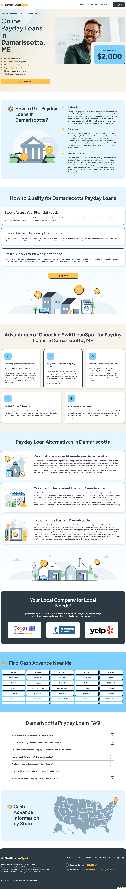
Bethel (86, 683)
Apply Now (118, 5)
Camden (38, 699)
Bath (111, 678)
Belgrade (38, 683)
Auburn (86, 672)
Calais (13, 699)
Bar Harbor (87, 678)
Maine (22, 14)
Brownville (13, 693)
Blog (68, 857)
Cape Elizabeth (62, 699)
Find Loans (105, 5)
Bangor (62, 678)
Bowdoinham (62, 688)
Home (3, 14)
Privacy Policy (119, 857)
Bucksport (86, 693)
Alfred (13, 672)
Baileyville (38, 678)
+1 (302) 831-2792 (92, 865)
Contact (88, 857)
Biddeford (111, 683)
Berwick (62, 683)
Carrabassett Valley (111, 699)
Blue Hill (13, 688)
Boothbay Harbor (38, 688)
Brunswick (38, 693)
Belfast (13, 683)
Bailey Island (13, 678)
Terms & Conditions (102, 857)
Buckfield (62, 693)
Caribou (87, 699)
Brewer (86, 688)
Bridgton (111, 688)
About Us (83, 5)
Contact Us (94, 5)
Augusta (111, 672)
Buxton (111, 693)
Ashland (62, 672)
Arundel (38, 672)
